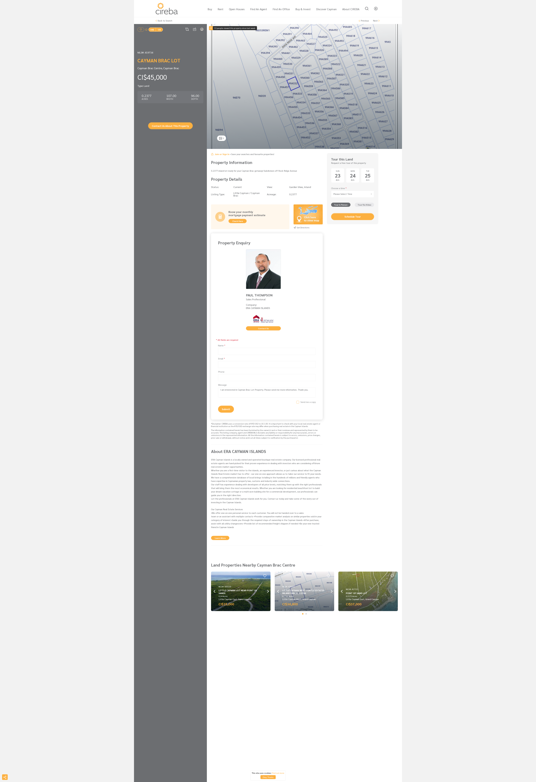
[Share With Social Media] (5, 777)
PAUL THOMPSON (259, 295)
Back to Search (165, 20)
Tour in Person (341, 205)
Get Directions (302, 227)
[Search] (366, 8)
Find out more (278, 773)
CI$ (159, 29)
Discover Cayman (326, 9)
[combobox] (352, 194)
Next (375, 20)
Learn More (220, 538)
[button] (302, 613)
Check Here (237, 221)
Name (221, 345)
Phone (221, 371)
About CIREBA (350, 9)
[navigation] (212, 86)
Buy (210, 9)
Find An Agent (258, 9)
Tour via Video (364, 205)
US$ (152, 29)
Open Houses (237, 9)
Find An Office (281, 9)
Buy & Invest (303, 9)
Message (222, 384)
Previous (365, 21)
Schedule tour (352, 216)
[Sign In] (376, 8)
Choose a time (339, 188)
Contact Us (263, 328)
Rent (220, 9)
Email (221, 358)
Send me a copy (308, 402)
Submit (226, 409)
